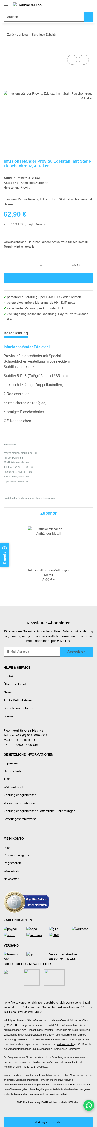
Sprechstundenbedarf (19, 708)
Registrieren (12, 863)
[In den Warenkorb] (7, 48)
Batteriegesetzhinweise (20, 819)
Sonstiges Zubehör (34, 182)
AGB (7, 779)
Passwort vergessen (18, 855)
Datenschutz (12, 771)
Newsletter (11, 879)
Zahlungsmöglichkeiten (20, 795)
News (8, 692)
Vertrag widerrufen (49, 1122)
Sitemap (9, 716)
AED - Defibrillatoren (18, 700)
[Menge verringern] (9, 265)
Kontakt (9, 676)
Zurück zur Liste (17, 34)
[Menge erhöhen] (88, 265)
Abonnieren (76, 651)
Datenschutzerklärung (77, 631)
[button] (75, 4)
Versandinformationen (19, 803)
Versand (40, 224)
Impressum (12, 763)
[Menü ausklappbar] (6, 4)
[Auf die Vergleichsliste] (72, 60)
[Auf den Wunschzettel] (84, 60)
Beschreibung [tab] (16, 333)
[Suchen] (88, 17)
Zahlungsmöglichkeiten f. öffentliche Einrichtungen (39, 811)
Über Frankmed (15, 684)
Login (8, 847)
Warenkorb (11, 871)
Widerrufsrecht (14, 787)
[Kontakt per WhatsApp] (88, 1105)
